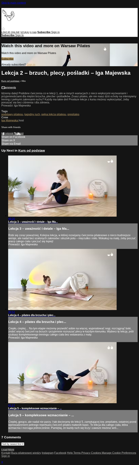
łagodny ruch (32, 114)
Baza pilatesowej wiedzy (26, 452)
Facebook (7, 133)
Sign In (19, 35)
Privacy (86, 452)
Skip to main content (13, 2)
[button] (3, 29)
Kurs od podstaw (10, 81)
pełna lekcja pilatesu (53, 114)
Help (70, 452)
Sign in (55, 32)
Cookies (96, 452)
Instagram (48, 452)
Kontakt (6, 452)
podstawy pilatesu (12, 114)
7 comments (8, 87)
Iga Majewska (10, 120)
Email (20, 133)
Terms (77, 452)
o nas (33, 32)
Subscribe (7, 58)
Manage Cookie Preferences (119, 452)
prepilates (73, 114)
